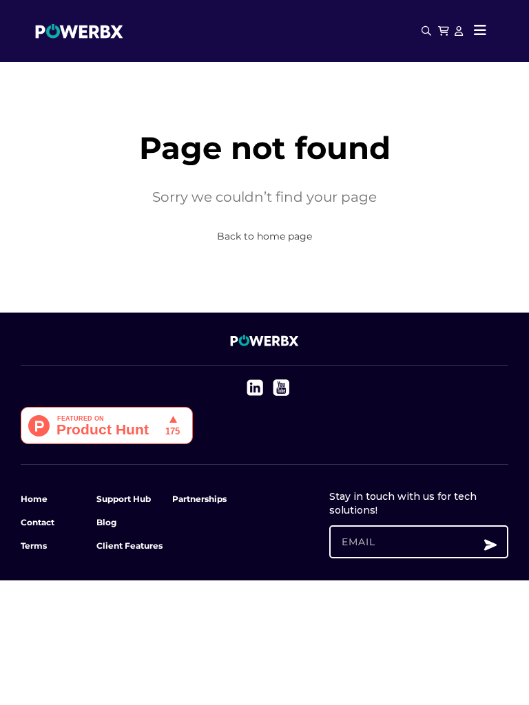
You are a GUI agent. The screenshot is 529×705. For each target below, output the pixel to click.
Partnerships (199, 499)
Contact (37, 522)
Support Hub (123, 499)
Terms (34, 545)
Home (34, 499)
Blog (106, 522)
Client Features (129, 545)
